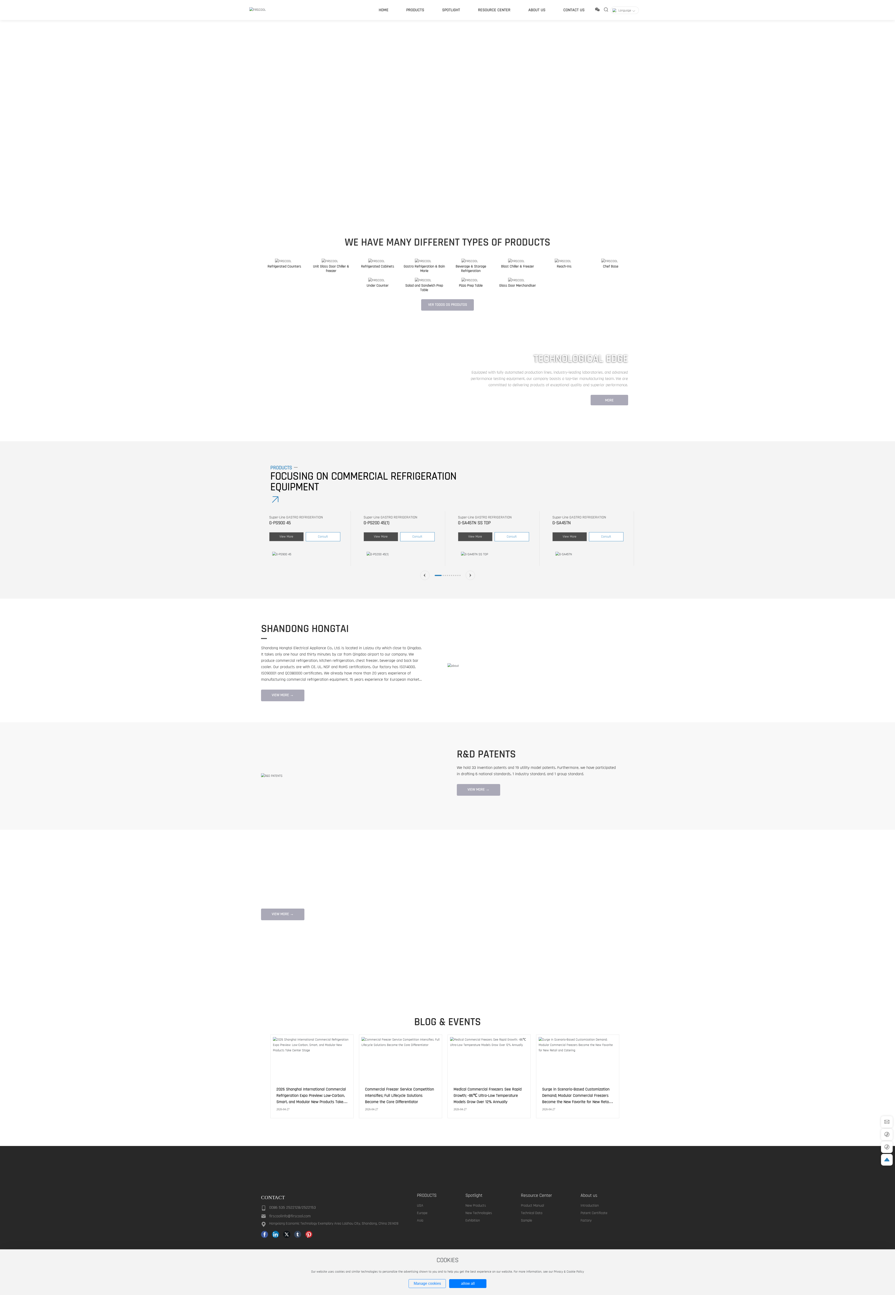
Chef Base (610, 266)
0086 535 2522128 (284, 1214)
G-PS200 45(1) (282, 523)
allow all (468, 1283)
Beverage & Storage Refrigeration (471, 268)
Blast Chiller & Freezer (517, 266)
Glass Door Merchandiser (517, 285)
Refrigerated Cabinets (377, 266)
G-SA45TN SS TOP (380, 523)
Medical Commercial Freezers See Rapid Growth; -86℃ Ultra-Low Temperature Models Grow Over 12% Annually (488, 1095)
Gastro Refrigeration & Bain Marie (424, 268)
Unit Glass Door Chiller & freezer (331, 268)
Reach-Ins (564, 266)
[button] (74, 208)
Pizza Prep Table (471, 285)
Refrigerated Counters (284, 266)
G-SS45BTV (562, 523)
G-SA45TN (467, 523)
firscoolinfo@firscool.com (290, 1223)
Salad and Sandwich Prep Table (424, 287)
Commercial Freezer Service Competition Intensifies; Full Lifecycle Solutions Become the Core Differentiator (399, 1095)
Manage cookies (427, 1283)
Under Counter (378, 285)
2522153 (309, 1214)
